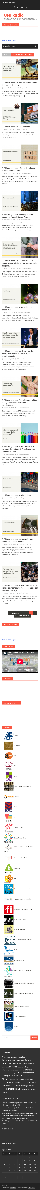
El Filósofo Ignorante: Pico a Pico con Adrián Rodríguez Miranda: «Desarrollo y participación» (19, 402)
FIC (14, 817)
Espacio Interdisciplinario (22, 786)
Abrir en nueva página (9, 41)
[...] (24, 96)
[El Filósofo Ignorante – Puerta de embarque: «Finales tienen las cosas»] (20, 154)
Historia (20, 1073)
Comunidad (20, 1060)
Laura (4, 1108)
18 (9, 1167)
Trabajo (31, 1086)
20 (19, 1167)
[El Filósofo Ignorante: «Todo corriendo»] (20, 482)
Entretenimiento (19, 1070)
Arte (3, 1057)
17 (4, 1167)
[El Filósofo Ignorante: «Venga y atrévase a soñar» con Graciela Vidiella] (20, 525)
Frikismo (8, 1073)
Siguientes (23, 616)
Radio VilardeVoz (19, 930)
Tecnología (24, 1086)
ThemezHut (31, 1187)
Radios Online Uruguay (23, 939)
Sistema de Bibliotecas (21, 1006)
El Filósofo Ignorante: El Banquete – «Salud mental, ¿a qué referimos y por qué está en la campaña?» (19, 263)
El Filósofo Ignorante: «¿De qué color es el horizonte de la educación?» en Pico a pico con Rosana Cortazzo (18, 449)
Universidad (26, 1089)
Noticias (19, 1079)
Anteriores (15, 613)
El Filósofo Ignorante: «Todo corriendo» (17, 495)
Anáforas (16, 746)
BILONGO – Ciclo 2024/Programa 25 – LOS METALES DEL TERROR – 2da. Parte (20, 1120)
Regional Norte (18, 960)
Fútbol (12, 1073)
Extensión (16, 797)
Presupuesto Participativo (22, 889)
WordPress (13, 1187)
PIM (14, 878)
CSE (14, 766)
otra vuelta (30, 1079)
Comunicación (9, 1060)
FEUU (15, 807)
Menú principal (10, 46)
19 (14, 1167)
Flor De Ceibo (18, 828)
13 (19, 1164)
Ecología (31, 1064)
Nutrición (24, 1079)
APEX (15, 755)
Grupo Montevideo (19, 838)
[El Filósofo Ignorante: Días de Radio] (20, 113)
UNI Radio (14, 15)
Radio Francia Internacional (22, 909)
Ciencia (19, 1057)
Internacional (28, 1072)
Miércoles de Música (26, 1075)
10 (4, 1164)
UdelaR (16, 1027)
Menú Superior (10, 2)
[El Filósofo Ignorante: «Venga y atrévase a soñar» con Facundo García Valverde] (20, 201)
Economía (5, 1067)
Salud (17, 1082)
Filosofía (4, 1073)
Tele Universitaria (19, 1016)
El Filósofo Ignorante (21, 88)
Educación (12, 1066)
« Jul (5, 1178)
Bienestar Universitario (11, 1057)
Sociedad (31, 1082)
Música (5, 1079)
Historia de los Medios (20, 858)
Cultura (27, 1060)
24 (4, 1171)
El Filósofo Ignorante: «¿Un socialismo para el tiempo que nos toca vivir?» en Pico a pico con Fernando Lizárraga (20, 588)
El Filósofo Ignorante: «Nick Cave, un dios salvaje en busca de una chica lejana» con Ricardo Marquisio (18, 353)
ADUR (15, 736)
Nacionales (13, 1079)
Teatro (17, 1086)
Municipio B (17, 868)
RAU (15, 950)
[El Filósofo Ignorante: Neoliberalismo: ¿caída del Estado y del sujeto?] (20, 69)
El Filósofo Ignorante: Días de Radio (16, 127)
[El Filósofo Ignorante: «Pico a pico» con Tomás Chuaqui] (20, 294)
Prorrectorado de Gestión (22, 899)
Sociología (5, 1086)
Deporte (6, 1063)
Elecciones (20, 1067)
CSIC (15, 776)
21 (25, 1167)
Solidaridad (12, 1085)
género (15, 1073)
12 (14, 1164)
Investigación (7, 1075)
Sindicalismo (23, 1083)
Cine (23, 1057)
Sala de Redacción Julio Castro (23, 983)
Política (11, 1082)
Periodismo (4, 1083)
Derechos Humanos (18, 1063)
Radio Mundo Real (19, 920)
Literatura (17, 1075)
